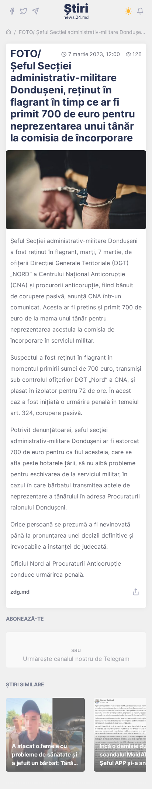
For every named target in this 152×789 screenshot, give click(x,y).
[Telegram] (35, 11)
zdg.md (20, 591)
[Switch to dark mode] (128, 11)
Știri (76, 11)
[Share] (136, 592)
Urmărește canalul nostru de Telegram (76, 658)
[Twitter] (24, 11)
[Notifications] (140, 11)
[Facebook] (12, 11)
